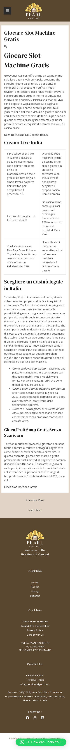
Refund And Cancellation (35, 626)
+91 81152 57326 (35, 680)
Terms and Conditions (35, 621)
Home (35, 582)
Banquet (35, 595)
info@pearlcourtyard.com (35, 684)
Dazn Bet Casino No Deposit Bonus (26, 134)
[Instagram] (35, 717)
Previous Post (35, 500)
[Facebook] (27, 717)
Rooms (35, 587)
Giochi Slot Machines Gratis (20, 487)
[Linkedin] (42, 717)
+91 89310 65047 (35, 675)
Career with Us (35, 635)
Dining (35, 591)
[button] (41, 742)
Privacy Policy (35, 630)
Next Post (35, 510)
